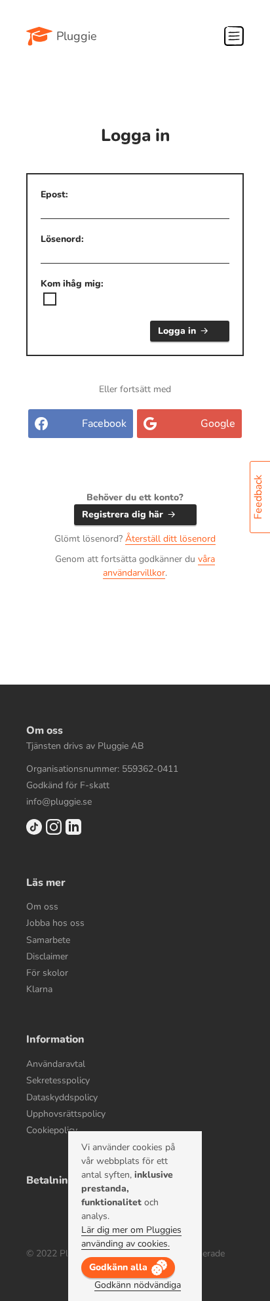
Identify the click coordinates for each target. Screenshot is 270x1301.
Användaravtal (55, 1064)
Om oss (42, 906)
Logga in (177, 331)
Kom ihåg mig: (72, 283)
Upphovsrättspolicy (66, 1114)
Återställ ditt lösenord (170, 538)
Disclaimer (47, 956)
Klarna (39, 989)
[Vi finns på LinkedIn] (73, 832)
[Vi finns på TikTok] (34, 832)
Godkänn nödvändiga (137, 1285)
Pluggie (76, 36)
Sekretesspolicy (58, 1080)
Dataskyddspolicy (62, 1097)
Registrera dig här (122, 514)
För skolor (47, 973)
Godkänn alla (118, 1267)
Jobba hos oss (55, 923)
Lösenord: (62, 239)
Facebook (104, 423)
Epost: (54, 194)
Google (218, 423)
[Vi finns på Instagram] (54, 832)
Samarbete (48, 940)
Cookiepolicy (51, 1130)
